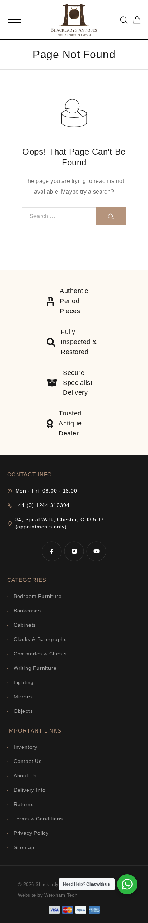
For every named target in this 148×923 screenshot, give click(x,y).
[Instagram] (74, 551)
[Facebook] (52, 551)
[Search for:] (59, 216)
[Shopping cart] (137, 21)
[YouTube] (96, 551)
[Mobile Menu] (14, 19)
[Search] (124, 20)
